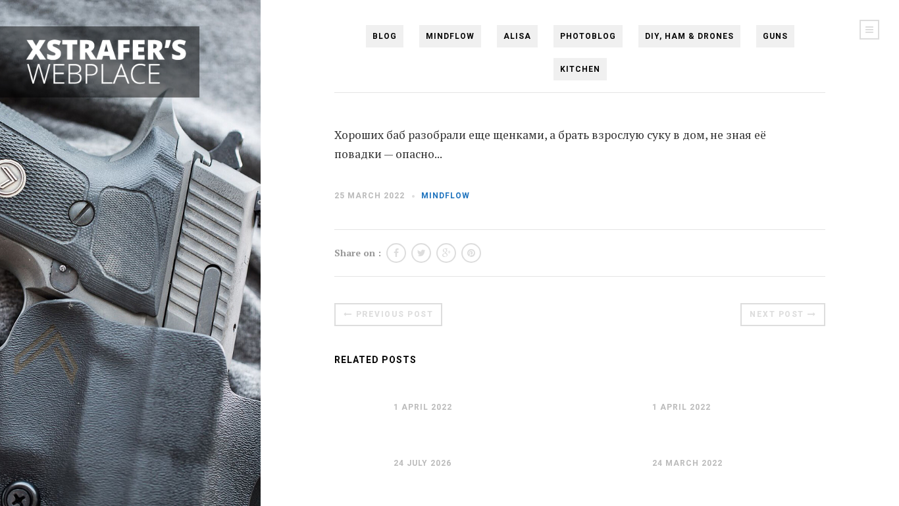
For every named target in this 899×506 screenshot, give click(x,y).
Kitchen (580, 69)
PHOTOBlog (588, 36)
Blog (384, 36)
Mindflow (450, 36)
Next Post (777, 314)
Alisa (517, 36)
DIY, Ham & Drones (689, 36)
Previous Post (395, 314)
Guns (775, 36)
